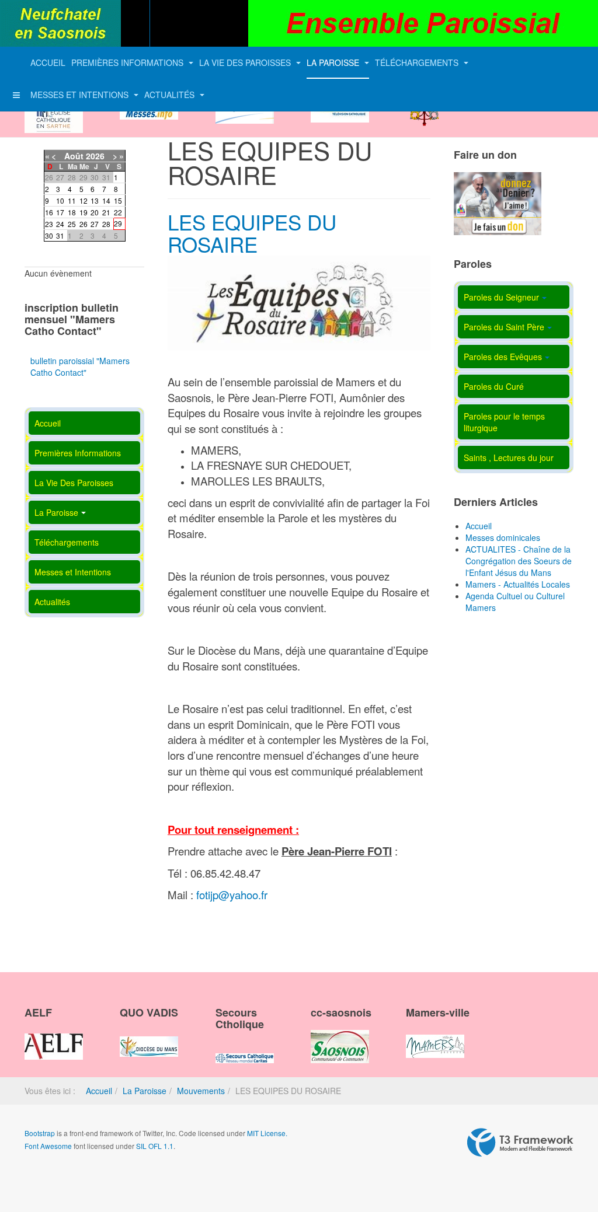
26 (83, 224)
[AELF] (54, 1036)
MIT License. (267, 1133)
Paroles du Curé (494, 386)
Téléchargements (418, 62)
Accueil (47, 62)
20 (95, 212)
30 (49, 235)
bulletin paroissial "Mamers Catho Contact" (80, 366)
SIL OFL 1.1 (154, 1146)
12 (83, 200)
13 (95, 200)
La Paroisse (334, 62)
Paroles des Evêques (503, 356)
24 (60, 224)
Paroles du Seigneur (501, 297)
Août (74, 156)
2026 (95, 156)
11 (72, 200)
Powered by (520, 1142)
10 (60, 200)
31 (60, 235)
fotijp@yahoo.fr (231, 894)
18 (72, 212)
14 (106, 200)
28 (106, 224)
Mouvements (201, 1090)
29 (118, 223)
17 (60, 212)
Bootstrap (40, 1133)
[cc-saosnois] (340, 1036)
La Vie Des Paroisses (246, 62)
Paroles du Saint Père (504, 327)
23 (49, 224)
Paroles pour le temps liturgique (504, 422)
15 (118, 200)
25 (72, 224)
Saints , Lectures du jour (509, 457)
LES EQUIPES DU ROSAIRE (252, 233)
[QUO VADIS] (149, 1036)
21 (106, 212)
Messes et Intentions (80, 94)
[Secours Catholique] (244, 1048)
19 (83, 212)
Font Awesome (48, 1146)
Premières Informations (128, 62)
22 (118, 212)
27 (95, 224)
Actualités (170, 94)
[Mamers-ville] (435, 1036)
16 (49, 212)
